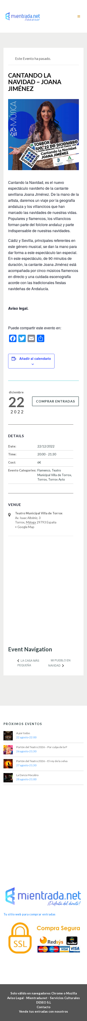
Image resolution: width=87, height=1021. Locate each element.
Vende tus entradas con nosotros (43, 1011)
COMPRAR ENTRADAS (55, 401)
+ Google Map (24, 527)
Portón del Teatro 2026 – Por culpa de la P (41, 747)
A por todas (23, 733)
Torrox (42, 479)
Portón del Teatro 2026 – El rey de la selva (42, 761)
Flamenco (43, 470)
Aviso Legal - (16, 998)
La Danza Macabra (27, 775)
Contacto (43, 1007)
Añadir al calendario (35, 358)
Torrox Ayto (56, 479)
